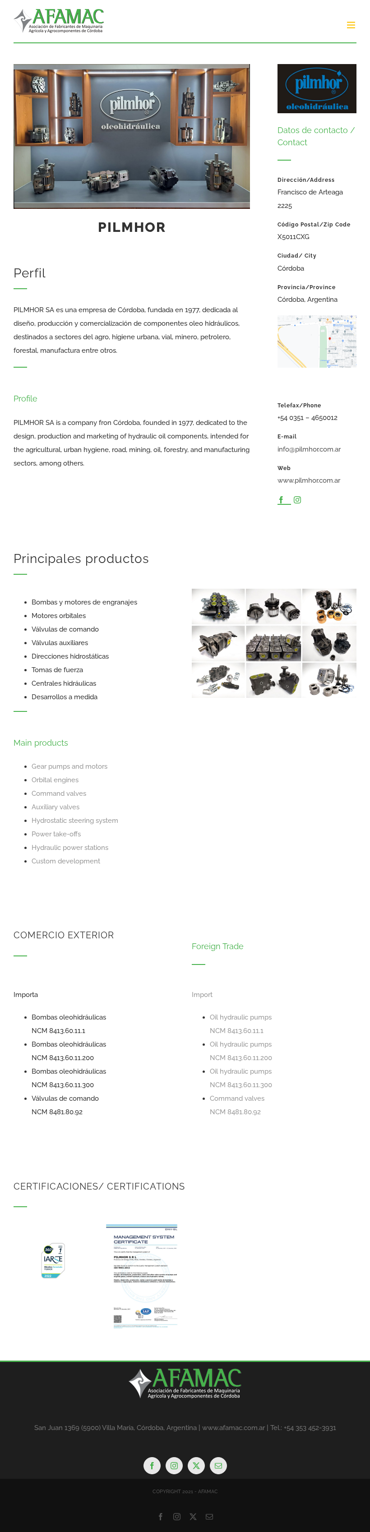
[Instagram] (174, 1465)
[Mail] (218, 1465)
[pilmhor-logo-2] (317, 67)
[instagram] (297, 499)
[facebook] (281, 499)
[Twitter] (196, 1465)
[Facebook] (152, 1465)
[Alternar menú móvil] (351, 25)
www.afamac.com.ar (233, 1428)
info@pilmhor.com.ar (309, 449)
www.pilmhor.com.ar (309, 480)
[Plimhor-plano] (317, 318)
